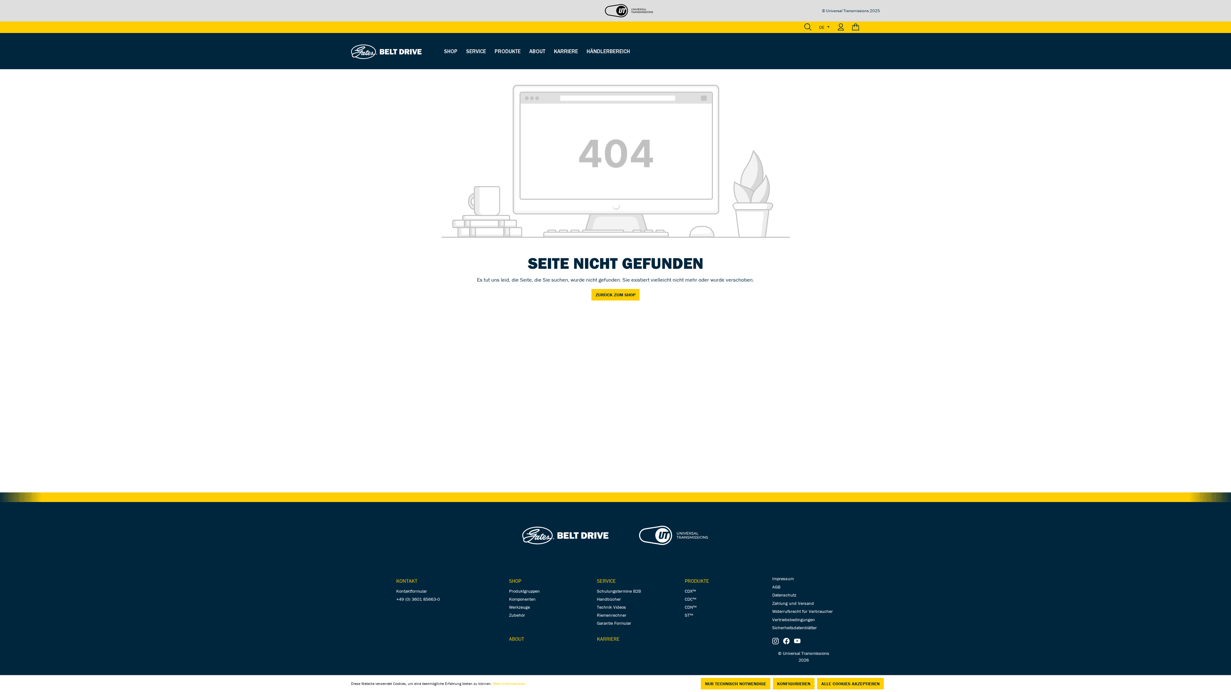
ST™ (689, 615)
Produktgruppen (524, 591)
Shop (515, 581)
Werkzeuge (519, 607)
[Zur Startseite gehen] (386, 51)
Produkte (697, 581)
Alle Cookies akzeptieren (850, 684)
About (516, 639)
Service (606, 581)
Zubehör (517, 615)
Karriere (608, 639)
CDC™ (690, 599)
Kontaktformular (411, 591)
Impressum (783, 578)
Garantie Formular (614, 623)
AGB (776, 587)
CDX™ (690, 591)
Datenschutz (784, 595)
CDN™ (691, 607)
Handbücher (609, 599)
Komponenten (522, 599)
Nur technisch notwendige (735, 684)
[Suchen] (807, 27)
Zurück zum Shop (615, 295)
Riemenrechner (611, 615)
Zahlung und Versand (793, 603)
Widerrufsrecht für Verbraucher (802, 611)
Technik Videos (611, 607)
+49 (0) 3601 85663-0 (418, 599)
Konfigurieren (793, 684)
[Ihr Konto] (840, 27)
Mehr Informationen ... (511, 683)
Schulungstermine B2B (619, 591)
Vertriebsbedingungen (793, 619)
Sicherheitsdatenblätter (794, 627)
